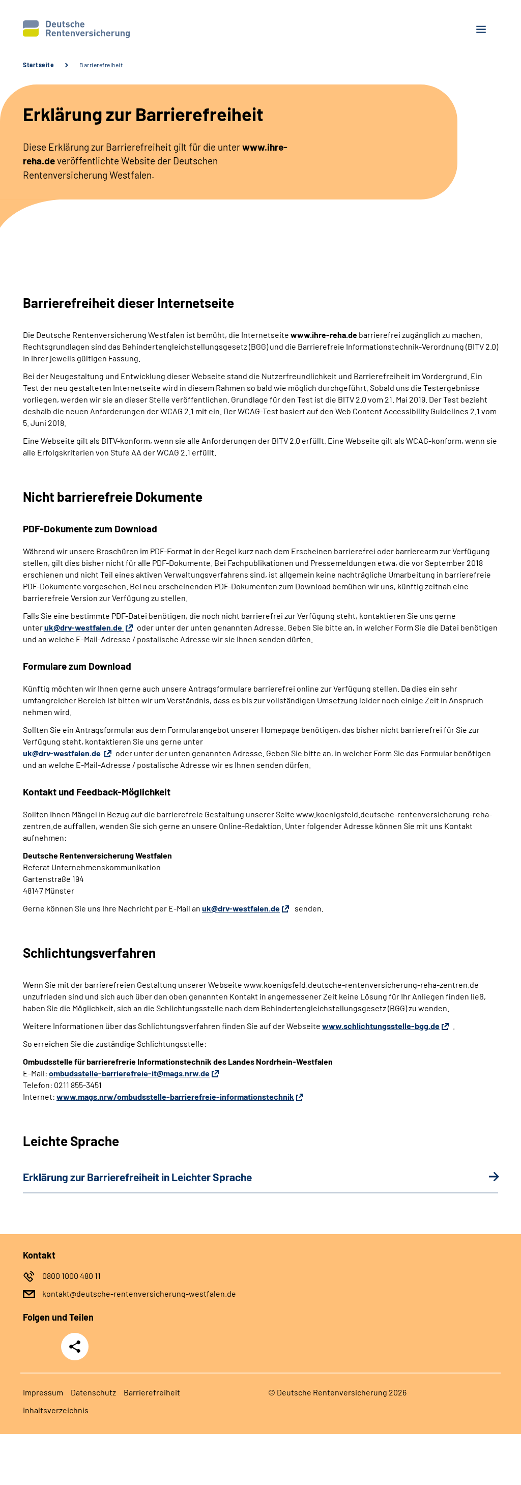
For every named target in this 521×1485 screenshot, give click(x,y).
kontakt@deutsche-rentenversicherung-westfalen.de (139, 1293)
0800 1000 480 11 (71, 1275)
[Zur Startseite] (138, 29)
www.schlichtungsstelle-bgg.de (381, 1026)
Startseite (38, 64)
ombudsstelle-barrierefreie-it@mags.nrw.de (129, 1073)
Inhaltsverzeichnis (56, 1410)
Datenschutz (93, 1392)
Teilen (74, 1346)
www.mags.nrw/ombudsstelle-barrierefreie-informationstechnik (175, 1096)
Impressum (43, 1392)
